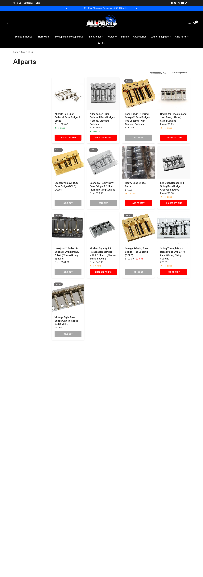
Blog (38, 3)
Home (15, 52)
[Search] (9, 23)
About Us (17, 3)
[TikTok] (186, 3)
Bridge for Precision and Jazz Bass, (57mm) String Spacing (173, 117)
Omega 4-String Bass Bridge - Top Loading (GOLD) (136, 252)
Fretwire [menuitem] (112, 36)
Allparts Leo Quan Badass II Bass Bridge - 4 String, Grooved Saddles (102, 119)
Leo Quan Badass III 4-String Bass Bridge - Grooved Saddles (172, 186)
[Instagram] (179, 3)
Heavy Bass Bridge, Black (135, 185)
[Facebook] (171, 3)
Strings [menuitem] (125, 36)
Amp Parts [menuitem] (180, 36)
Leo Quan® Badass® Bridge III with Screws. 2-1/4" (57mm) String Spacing (67, 253)
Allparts (31, 52)
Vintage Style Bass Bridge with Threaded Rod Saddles (66, 321)
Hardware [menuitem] (43, 36)
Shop (23, 52)
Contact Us (28, 3)
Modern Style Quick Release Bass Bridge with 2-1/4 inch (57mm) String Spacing (103, 253)
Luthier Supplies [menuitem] (160, 36)
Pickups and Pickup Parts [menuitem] (69, 36)
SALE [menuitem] (100, 43)
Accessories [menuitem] (139, 36)
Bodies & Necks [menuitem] (23, 36)
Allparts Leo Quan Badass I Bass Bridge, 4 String (67, 117)
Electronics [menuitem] (95, 36)
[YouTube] (182, 3)
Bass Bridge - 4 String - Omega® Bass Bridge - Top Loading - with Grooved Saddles (137, 119)
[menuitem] (17, 3)
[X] (175, 3)
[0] (193, 23)
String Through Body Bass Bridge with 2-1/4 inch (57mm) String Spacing (172, 253)
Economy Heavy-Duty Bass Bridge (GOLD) (66, 185)
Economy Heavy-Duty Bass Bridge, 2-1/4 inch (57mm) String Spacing (102, 186)
